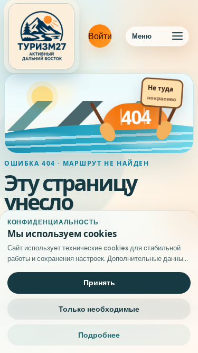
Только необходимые (99, 309)
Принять (99, 282)
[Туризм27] (41, 36)
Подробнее (99, 335)
